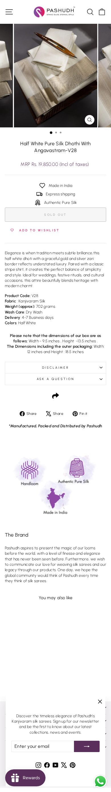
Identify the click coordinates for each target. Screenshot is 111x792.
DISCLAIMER (55, 368)
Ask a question (55, 379)
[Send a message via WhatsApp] (100, 781)
